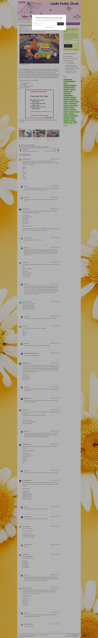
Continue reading (49, 27)
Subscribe (61, 23)
